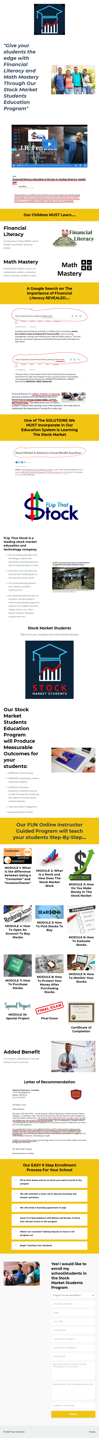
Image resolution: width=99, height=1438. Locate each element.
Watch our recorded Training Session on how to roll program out (47, 1233)
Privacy (92, 1431)
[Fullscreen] (85, 166)
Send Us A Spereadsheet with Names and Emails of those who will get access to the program (50, 1220)
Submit (73, 1414)
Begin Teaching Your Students (36, 1245)
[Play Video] (13, 166)
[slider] (47, 166)
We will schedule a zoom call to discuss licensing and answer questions (48, 1196)
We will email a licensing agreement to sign (43, 1208)
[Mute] (75, 166)
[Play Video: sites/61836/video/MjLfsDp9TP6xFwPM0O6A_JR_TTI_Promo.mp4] (49, 144)
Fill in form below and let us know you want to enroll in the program (51, 1182)
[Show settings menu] (80, 166)
